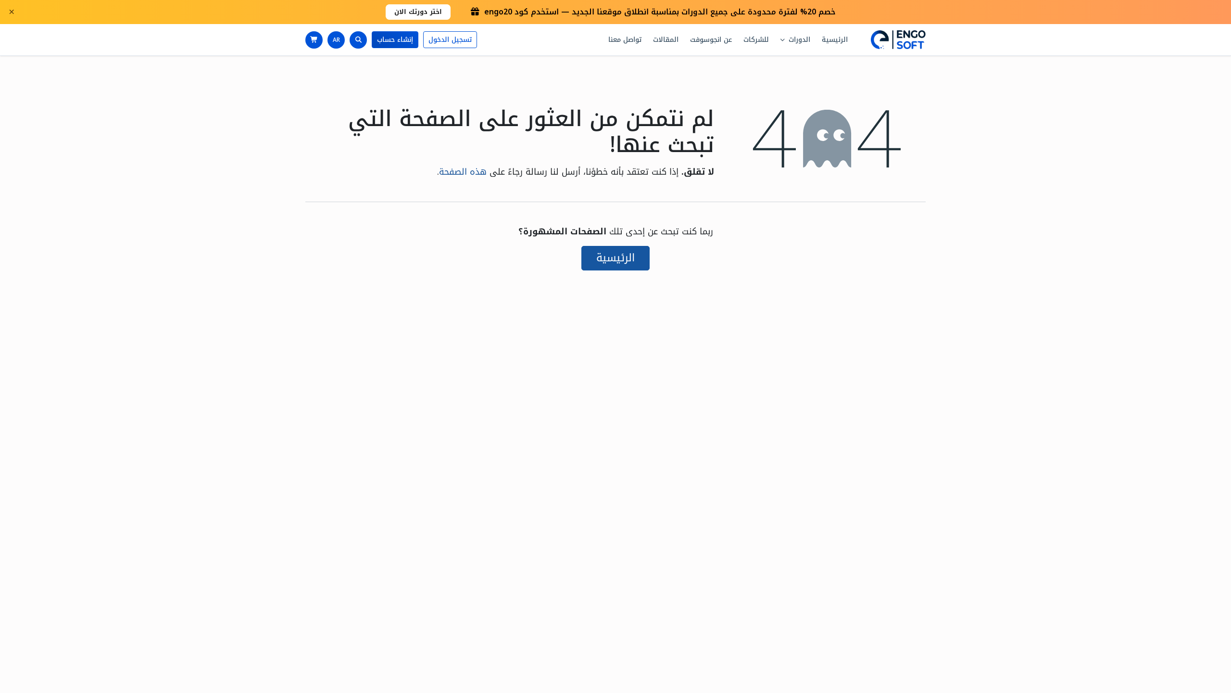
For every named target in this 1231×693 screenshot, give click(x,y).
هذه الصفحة (463, 172)
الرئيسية (615, 258)
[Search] (358, 40)
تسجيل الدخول (450, 39)
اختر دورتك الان (418, 12)
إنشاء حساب (395, 39)
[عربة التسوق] (314, 40)
